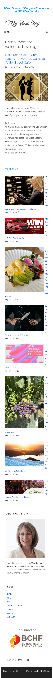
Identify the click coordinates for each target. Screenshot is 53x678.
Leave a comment (17, 153)
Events (11, 123)
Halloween (10, 141)
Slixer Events (18, 145)
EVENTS (9, 610)
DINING (9, 602)
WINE (8, 598)
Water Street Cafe (13, 149)
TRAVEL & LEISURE (14, 606)
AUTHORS (10, 617)
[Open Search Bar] (47, 32)
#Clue (11, 127)
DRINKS (9, 613)
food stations (21, 138)
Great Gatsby (35, 138)
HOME (9, 594)
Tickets (28, 145)
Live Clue (20, 141)
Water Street (39, 145)
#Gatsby (19, 127)
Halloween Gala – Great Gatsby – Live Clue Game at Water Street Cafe (25, 58)
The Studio (45, 671)
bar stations (29, 127)
